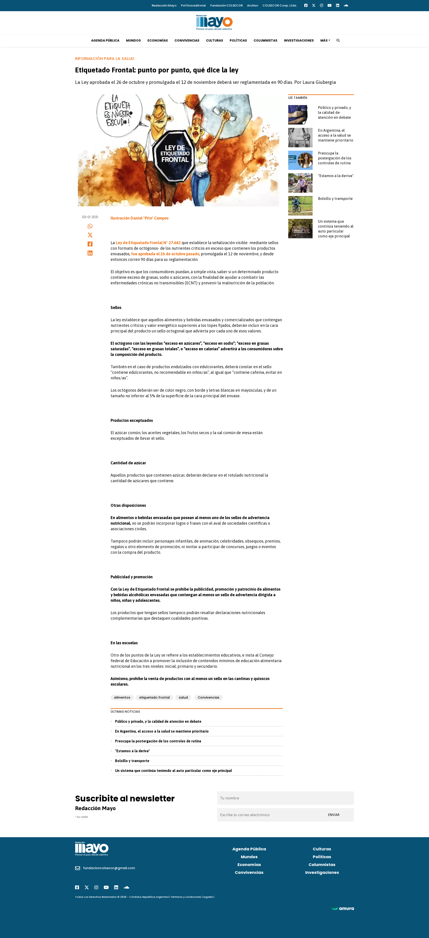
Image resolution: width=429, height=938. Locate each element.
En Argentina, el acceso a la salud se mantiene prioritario (162, 731)
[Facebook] (305, 5)
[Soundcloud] (346, 5)
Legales (208, 897)
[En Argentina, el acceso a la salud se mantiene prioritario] (300, 137)
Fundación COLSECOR (226, 5)
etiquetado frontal (154, 697)
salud (183, 697)
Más (324, 40)
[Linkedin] (337, 5)
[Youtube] (330, 5)
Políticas (238, 40)
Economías (157, 40)
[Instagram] (321, 5)
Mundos (133, 40)
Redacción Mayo (164, 5)
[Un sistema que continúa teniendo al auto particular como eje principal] (300, 228)
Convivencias (187, 40)
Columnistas (265, 40)
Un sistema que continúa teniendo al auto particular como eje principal (173, 771)
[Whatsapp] (90, 226)
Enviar (333, 815)
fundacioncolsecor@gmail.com (109, 868)
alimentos (122, 697)
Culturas (214, 40)
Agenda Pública (105, 40)
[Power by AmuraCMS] (343, 908)
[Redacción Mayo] (214, 22)
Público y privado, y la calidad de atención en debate (158, 721)
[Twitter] (313, 5)
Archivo (252, 5)
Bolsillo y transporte (132, 761)
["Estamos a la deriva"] (300, 183)
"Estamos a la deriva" (132, 751)
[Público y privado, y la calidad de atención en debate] (300, 115)
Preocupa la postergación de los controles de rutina (158, 741)
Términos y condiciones (186, 897)
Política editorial (193, 5)
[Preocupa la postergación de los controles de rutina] (300, 160)
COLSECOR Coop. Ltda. (280, 5)
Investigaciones (299, 40)
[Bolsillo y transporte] (300, 205)
